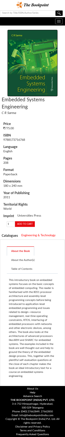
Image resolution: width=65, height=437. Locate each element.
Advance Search (32, 396)
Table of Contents (21, 269)
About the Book (20, 251)
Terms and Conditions (32, 430)
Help (32, 392)
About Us (32, 388)
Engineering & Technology (38, 235)
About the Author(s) (22, 260)
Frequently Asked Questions (32, 434)
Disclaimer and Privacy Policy (32, 426)
